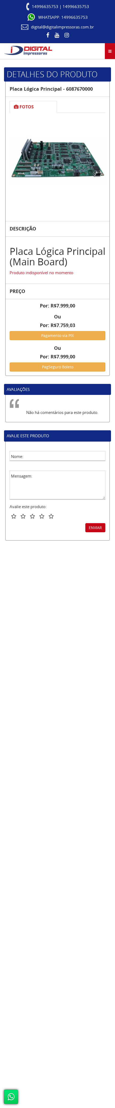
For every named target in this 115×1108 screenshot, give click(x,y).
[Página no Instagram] (66, 35)
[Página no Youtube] (57, 35)
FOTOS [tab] (26, 107)
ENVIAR (95, 527)
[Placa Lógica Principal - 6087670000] (57, 161)
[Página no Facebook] (47, 35)
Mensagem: (21, 476)
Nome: (17, 456)
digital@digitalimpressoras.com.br (62, 27)
